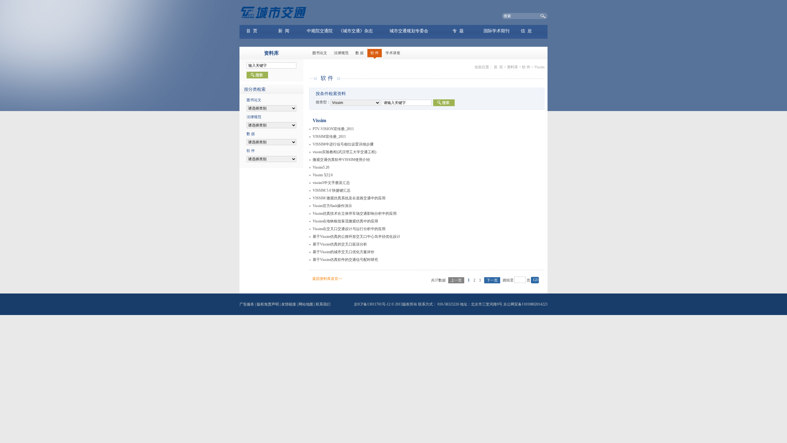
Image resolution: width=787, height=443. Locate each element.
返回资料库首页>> (327, 279)
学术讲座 (393, 53)
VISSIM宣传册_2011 (329, 136)
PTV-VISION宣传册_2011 (333, 129)
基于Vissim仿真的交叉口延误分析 (340, 244)
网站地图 (306, 304)
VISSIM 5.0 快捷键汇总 (331, 190)
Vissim (539, 67)
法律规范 (341, 53)
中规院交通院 (320, 31)
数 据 (359, 53)
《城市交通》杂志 (355, 31)
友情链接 (288, 304)
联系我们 (323, 304)
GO (536, 280)
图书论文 (319, 53)
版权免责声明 (268, 304)
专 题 (458, 31)
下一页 (492, 280)
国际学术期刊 (496, 31)
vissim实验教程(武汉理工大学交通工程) (344, 152)
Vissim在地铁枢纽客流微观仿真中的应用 (345, 221)
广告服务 (246, 304)
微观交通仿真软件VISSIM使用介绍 (341, 160)
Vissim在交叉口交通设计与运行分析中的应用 (349, 229)
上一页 (456, 280)
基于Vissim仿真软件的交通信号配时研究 (345, 259)
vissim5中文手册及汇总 (331, 183)
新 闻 (283, 31)
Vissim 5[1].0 (323, 175)
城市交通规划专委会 (409, 31)
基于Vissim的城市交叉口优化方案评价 (343, 252)
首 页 (251, 31)
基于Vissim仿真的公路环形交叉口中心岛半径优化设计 (356, 236)
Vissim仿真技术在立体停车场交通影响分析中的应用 (355, 213)
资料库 (512, 67)
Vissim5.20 (321, 167)
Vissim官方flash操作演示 (332, 206)
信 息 (526, 31)
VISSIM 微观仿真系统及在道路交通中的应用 (349, 198)
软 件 (374, 53)
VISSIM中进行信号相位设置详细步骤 (343, 144)
